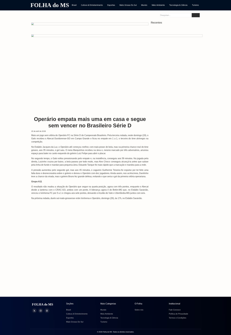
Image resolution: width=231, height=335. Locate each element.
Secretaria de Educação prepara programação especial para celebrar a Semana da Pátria (173, 202)
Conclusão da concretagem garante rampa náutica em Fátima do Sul (172, 251)
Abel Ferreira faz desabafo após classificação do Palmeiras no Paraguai (174, 276)
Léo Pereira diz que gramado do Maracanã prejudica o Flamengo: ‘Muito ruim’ (175, 290)
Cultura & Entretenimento (92, 5)
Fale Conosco (175, 310)
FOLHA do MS (49, 5)
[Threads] (47, 310)
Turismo (195, 5)
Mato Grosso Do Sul (128, 5)
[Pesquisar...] (196, 15)
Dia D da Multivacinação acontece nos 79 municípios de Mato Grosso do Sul (175, 136)
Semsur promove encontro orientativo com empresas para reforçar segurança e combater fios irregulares (175, 264)
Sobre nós (139, 310)
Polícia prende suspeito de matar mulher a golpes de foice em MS (175, 217)
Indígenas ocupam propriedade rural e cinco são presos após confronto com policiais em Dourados (173, 236)
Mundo (144, 5)
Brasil (74, 5)
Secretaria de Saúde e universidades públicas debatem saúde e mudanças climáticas (172, 185)
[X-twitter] (34, 310)
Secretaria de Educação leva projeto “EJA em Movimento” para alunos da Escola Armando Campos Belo (175, 169)
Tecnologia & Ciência (178, 5)
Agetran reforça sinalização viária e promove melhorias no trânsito (172, 150)
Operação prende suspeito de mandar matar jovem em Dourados (173, 78)
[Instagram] (40, 310)
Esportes (111, 5)
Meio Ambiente (158, 5)
